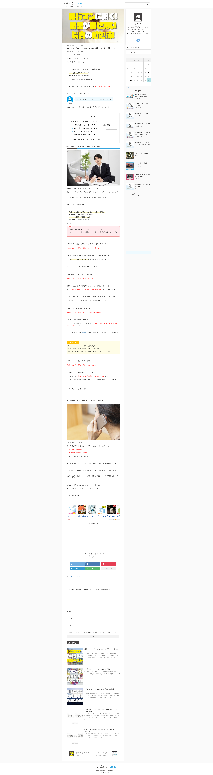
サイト (69, 625)
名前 (69, 611)
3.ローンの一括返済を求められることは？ (85, 131)
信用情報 (84, 332)
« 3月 (127, 87)
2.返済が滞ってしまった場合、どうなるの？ (86, 128)
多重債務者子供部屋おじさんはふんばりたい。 (106, 770)
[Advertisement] (93, 538)
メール (69, 618)
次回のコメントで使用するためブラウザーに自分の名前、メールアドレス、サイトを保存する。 (94, 632)
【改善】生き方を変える (74, 576)
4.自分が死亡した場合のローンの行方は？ (85, 134)
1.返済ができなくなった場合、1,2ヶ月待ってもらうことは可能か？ (93, 125)
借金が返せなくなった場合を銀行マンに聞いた (85, 121)
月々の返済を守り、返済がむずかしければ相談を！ (86, 139)
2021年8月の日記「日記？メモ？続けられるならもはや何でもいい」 (142, 144)
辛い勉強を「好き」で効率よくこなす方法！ (97, 669)
